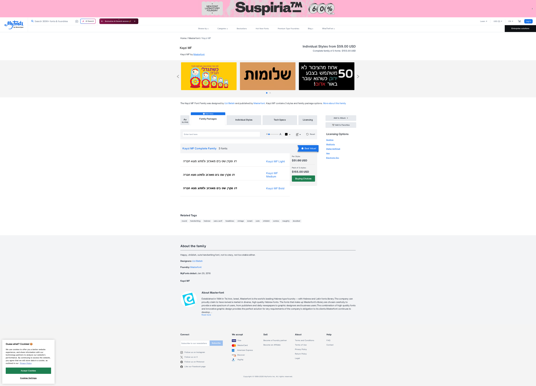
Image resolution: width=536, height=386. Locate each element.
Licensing (308, 119)
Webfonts (330, 144)
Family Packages (208, 118)
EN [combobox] (510, 21)
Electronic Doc (332, 157)
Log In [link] (528, 21)
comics (276, 221)
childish (266, 221)
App (328, 153)
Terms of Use (301, 345)
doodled (296, 221)
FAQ (328, 340)
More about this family (334, 103)
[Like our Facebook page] (182, 366)
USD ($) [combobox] (497, 21)
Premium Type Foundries (288, 28)
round (184, 221)
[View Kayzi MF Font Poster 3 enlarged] (326, 76)
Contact (329, 345)
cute (258, 221)
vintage (240, 221)
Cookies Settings (28, 378)
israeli (249, 221)
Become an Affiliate (272, 345)
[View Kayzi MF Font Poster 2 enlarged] (267, 76)
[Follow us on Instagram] (182, 352)
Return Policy (301, 354)
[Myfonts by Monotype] (14, 25)
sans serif (218, 221)
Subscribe (216, 343)
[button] (532, 9)
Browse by (202, 29)
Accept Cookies (28, 370)
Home (183, 38)
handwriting (195, 221)
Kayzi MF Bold (275, 188)
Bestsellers (242, 28)
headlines (230, 221)
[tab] (266, 93)
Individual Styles (244, 119)
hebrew (207, 221)
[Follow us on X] (182, 357)
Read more (206, 315)
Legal (297, 358)
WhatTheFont (327, 29)
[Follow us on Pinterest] (182, 362)
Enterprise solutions (520, 28)
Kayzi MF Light (275, 161)
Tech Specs (280, 119)
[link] (32, 21)
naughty (285, 221)
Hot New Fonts (262, 28)
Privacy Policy (301, 349)
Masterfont (194, 38)
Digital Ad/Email (333, 149)
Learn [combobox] (482, 21)
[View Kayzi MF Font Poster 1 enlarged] (209, 76)
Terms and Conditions (304, 340)
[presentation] (178, 76)
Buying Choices (303, 178)
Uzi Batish (229, 103)
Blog (310, 29)
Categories (221, 29)
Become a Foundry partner (275, 340)
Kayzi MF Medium (272, 174)
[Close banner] (135, 21)
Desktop (329, 140)
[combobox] (62, 21)
